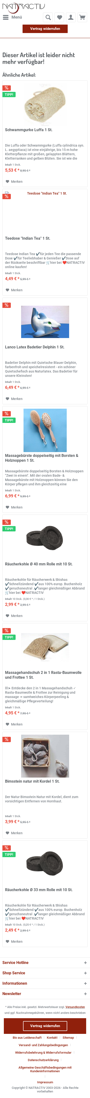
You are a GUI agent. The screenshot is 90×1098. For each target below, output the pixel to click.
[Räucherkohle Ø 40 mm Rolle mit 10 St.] (45, 539)
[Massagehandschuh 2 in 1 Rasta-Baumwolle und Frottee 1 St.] (45, 647)
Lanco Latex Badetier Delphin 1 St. (35, 347)
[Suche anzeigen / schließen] (48, 17)
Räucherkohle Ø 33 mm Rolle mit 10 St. (39, 890)
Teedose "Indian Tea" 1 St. (27, 238)
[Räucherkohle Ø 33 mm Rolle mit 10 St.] (45, 864)
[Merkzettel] (59, 17)
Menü (17, 17)
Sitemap (68, 1037)
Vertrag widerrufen (45, 29)
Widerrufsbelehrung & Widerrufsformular (43, 1052)
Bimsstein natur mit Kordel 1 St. (32, 781)
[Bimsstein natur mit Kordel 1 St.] (45, 756)
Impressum (45, 1082)
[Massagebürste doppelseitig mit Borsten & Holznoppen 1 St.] (45, 430)
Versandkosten (75, 1007)
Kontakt (52, 1037)
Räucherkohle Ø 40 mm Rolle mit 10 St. (39, 564)
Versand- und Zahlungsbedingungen (43, 1045)
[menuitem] (12, 17)
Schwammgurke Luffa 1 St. (29, 130)
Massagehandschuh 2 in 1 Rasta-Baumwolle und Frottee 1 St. (43, 675)
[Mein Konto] (71, 17)
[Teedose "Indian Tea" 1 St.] (45, 213)
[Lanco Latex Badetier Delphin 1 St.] (45, 322)
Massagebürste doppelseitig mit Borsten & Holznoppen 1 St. (41, 458)
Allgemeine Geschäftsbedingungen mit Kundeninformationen (45, 1069)
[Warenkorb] (82, 17)
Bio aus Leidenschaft (27, 1037)
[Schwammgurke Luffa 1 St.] (45, 104)
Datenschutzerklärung (43, 1060)
